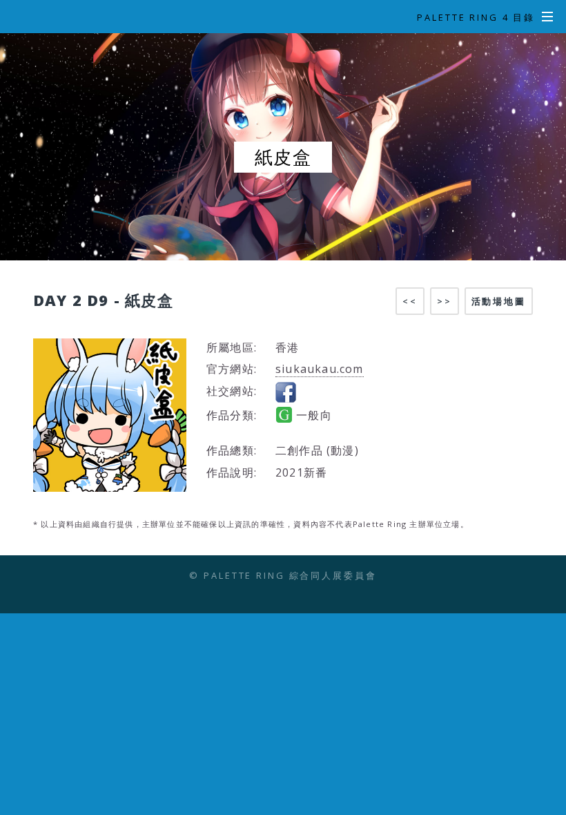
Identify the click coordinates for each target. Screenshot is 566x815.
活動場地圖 (498, 301)
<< (410, 301)
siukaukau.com (319, 368)
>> (444, 301)
